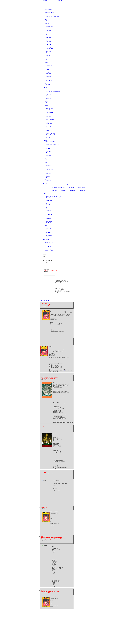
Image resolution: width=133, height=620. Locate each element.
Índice (64, 370)
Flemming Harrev (52, 262)
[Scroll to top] (40, 301)
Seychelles (79, 189)
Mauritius (51, 189)
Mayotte (61, 189)
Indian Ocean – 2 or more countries (55, 184)
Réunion (70, 189)
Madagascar (79, 184)
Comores (68, 184)
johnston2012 (48, 260)
